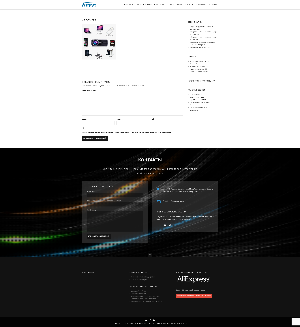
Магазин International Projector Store (146, 301)
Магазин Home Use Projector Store (145, 296)
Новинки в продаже (197, 66)
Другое (192, 64)
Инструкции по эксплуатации (201, 102)
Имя (84, 119)
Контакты (191, 5)
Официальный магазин (208, 5)
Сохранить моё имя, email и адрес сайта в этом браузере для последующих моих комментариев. (127, 133)
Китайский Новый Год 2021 (200, 47)
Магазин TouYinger (139, 291)
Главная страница (196, 95)
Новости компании (197, 69)
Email (119, 119)
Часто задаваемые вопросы (200, 105)
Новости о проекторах (198, 72)
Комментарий (89, 91)
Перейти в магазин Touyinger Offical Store (194, 296)
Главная (127, 5)
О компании (139, 5)
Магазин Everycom (138, 293)
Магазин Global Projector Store (144, 299)
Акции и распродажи (198, 61)
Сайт (153, 119)
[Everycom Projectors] (89, 5)
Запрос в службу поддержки (143, 277)
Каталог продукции (155, 5)
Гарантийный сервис (198, 100)
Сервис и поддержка (175, 5)
